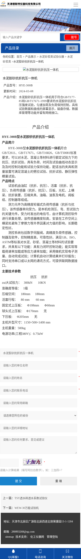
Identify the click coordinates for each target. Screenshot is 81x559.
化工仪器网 (37, 536)
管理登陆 (52, 536)
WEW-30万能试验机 (27, 508)
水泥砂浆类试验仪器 (51, 56)
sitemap (9, 536)
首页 (19, 56)
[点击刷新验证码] (32, 462)
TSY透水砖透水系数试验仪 (31, 498)
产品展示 (30, 56)
